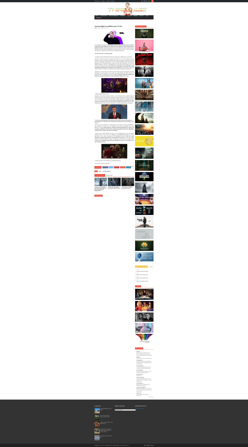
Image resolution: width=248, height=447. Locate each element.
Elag (96, 28)
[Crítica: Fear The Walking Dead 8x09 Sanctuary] (127, 182)
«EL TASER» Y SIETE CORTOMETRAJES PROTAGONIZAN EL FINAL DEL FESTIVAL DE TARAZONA (144, 362)
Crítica (100, 171)
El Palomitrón (139, 360)
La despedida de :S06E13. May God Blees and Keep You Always (105, 430)
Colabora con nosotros (110, 1)
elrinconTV (138, 393)
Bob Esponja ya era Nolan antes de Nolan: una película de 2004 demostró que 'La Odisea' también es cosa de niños (144, 354)
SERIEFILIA (98, 17)
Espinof (138, 351)
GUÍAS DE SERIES (103, 15)
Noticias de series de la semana (142, 271)
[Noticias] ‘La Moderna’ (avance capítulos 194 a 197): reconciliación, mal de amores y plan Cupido (144, 390)
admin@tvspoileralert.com (124, 445)
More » (151, 266)
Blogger (118, 445)
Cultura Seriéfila (140, 377)
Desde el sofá (139, 374)
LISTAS (147, 15)
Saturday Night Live (107, 171)
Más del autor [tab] (109, 175)
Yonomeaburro (139, 383)
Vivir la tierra (138, 375)
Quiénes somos (97, 1)
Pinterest (117, 167)
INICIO (96, 15)
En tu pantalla (139, 370)
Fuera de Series (139, 365)
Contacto (103, 1)
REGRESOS (129, 15)
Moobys (138, 357)
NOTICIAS (142, 15)
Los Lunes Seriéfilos (141, 387)
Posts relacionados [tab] (99, 175)
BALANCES (135, 15)
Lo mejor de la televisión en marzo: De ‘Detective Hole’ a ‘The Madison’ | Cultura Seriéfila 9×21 (144, 380)
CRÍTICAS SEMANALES (113, 15)
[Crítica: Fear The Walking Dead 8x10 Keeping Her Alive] (114, 182)
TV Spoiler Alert (102, 445)
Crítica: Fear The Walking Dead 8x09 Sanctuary (126, 187)
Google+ (123, 167)
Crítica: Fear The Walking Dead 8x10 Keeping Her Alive (114, 187)
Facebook (105, 167)
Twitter (111, 167)
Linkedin (129, 167)
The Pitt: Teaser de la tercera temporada (144, 358)
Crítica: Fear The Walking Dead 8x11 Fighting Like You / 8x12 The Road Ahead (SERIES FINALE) (100, 188)
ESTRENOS (123, 15)
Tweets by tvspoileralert (140, 408)
